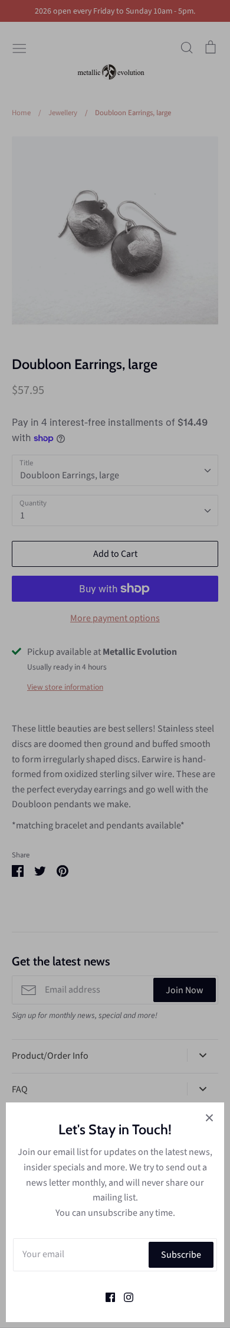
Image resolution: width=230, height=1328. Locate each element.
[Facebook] (106, 1296)
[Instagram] (124, 1296)
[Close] (209, 1117)
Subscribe (181, 1254)
